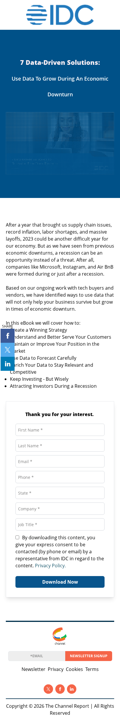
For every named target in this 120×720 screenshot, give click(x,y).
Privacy (55, 669)
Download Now (60, 582)
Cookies (74, 669)
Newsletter (33, 669)
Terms (92, 669)
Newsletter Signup (88, 655)
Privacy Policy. (50, 565)
